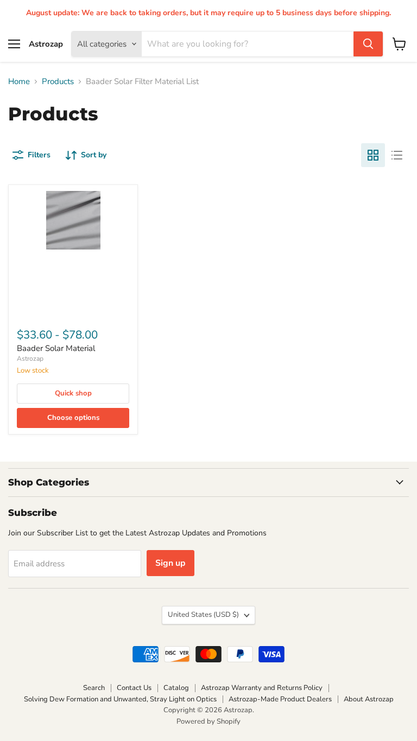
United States (203, 614)
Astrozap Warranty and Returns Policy (262, 688)
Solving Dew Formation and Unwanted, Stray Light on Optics (120, 699)
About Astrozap (369, 699)
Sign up (170, 563)
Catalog (176, 688)
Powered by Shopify (208, 721)
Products (58, 81)
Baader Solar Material (56, 348)
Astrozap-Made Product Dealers (280, 699)
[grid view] (373, 155)
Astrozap (30, 358)
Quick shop (73, 393)
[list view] (397, 155)
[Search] (368, 43)
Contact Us (134, 688)
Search (94, 688)
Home (19, 81)
